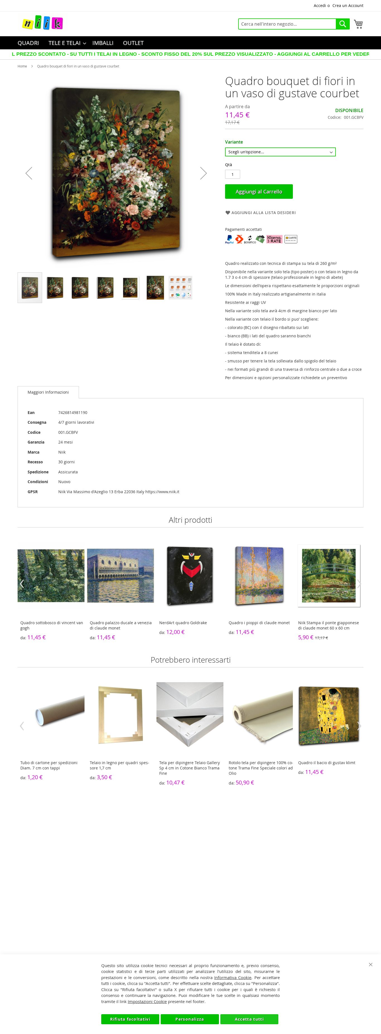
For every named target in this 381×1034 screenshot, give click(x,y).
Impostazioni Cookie (147, 1001)
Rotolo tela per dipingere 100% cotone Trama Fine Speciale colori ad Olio (261, 768)
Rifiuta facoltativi (130, 1019)
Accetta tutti (249, 1019)
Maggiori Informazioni (48, 392)
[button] (29, 173)
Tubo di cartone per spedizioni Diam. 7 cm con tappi (49, 765)
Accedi (320, 5)
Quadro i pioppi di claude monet (259, 622)
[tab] (48, 392)
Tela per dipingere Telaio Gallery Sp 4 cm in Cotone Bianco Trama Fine (189, 768)
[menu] (190, 42)
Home (22, 66)
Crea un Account (347, 5)
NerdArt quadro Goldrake (183, 622)
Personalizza (189, 1019)
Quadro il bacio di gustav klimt (326, 762)
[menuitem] (28, 42)
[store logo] (43, 22)
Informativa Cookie (232, 977)
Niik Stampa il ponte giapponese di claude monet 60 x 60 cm (328, 625)
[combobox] (294, 24)
